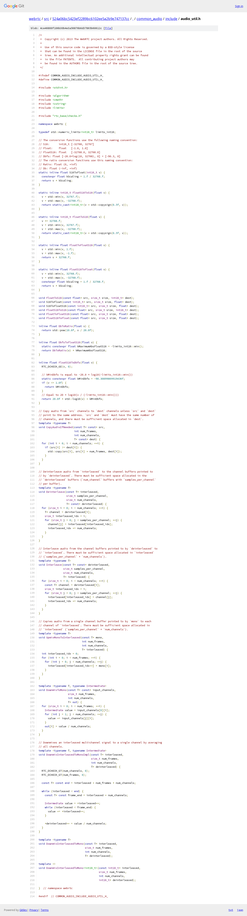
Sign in (239, 6)
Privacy (33, 910)
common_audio (149, 18)
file (108, 28)
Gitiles (23, 910)
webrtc (35, 18)
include (171, 18)
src (46, 18)
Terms (45, 910)
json (240, 910)
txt (230, 910)
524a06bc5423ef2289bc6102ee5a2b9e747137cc (90, 18)
